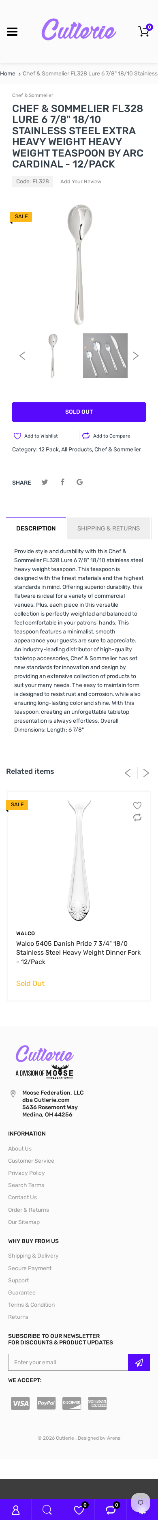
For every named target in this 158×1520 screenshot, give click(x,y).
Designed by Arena (99, 1438)
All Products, (77, 449)
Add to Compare (111, 436)
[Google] (80, 482)
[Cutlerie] (79, 31)
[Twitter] (45, 482)
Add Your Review (80, 181)
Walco (25, 933)
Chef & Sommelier (32, 95)
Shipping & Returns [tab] (108, 528)
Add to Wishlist (41, 436)
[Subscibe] (139, 1362)
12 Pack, (49, 449)
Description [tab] (36, 528)
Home (7, 73)
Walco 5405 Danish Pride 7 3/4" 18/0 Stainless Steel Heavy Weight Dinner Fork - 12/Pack (78, 953)
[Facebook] (62, 482)
